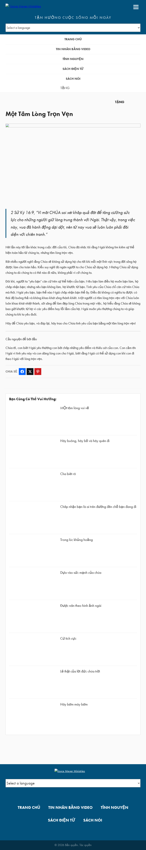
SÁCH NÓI (73, 79)
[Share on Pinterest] (37, 371)
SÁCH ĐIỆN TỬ (73, 69)
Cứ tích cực (68, 638)
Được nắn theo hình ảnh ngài (80, 605)
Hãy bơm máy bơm (74, 704)
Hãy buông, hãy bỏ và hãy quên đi (85, 440)
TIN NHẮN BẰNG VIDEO (73, 49)
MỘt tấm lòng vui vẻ (74, 408)
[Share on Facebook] (22, 371)
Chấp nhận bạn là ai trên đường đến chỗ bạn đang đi (98, 506)
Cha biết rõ (68, 473)
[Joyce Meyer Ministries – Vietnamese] (24, 7)
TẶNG (65, 88)
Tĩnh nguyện (73, 59)
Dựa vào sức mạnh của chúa (80, 572)
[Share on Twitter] (30, 371)
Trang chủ (73, 39)
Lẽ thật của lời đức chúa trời (80, 671)
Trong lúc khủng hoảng (76, 539)
